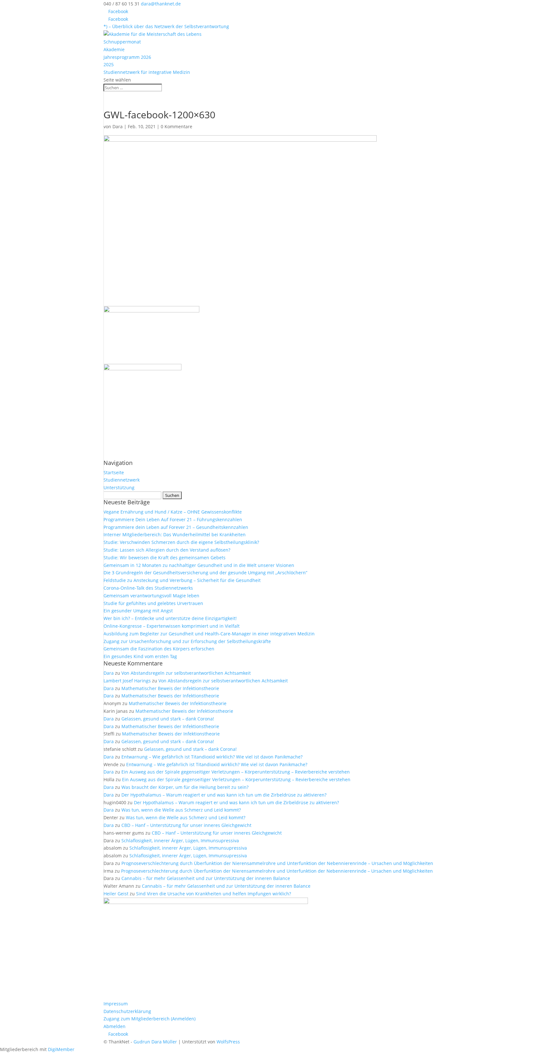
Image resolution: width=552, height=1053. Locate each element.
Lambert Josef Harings (127, 681)
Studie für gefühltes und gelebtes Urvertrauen (153, 603)
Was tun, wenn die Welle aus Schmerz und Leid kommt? (181, 810)
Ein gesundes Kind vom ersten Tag (140, 656)
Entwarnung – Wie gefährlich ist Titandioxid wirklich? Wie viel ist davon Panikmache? (212, 757)
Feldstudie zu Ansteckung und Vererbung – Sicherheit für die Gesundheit (182, 580)
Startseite (113, 472)
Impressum (115, 1004)
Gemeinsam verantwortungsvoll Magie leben (151, 596)
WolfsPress (228, 1042)
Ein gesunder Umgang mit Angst (138, 611)
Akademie (114, 49)
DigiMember (61, 1049)
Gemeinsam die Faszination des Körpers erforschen (158, 649)
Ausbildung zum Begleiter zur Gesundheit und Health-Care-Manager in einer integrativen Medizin (209, 634)
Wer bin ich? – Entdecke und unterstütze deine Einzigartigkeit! (170, 618)
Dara (117, 126)
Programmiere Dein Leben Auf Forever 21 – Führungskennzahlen (172, 519)
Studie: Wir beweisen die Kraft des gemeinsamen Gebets (164, 557)
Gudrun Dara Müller (155, 1042)
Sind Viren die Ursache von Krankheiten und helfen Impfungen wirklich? (213, 894)
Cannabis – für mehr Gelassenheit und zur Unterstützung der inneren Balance (205, 878)
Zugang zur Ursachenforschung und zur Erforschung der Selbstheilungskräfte (187, 641)
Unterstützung (118, 487)
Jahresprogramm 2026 (127, 57)
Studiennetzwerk (121, 480)
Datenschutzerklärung (127, 1011)
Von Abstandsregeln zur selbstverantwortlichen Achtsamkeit (186, 673)
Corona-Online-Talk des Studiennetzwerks (148, 588)
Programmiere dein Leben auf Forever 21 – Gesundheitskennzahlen (175, 527)
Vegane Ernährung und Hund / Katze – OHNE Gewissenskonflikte (172, 512)
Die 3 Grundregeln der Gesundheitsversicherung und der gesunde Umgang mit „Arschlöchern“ (205, 573)
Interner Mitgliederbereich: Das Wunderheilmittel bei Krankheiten (174, 534)
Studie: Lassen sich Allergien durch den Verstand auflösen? (166, 550)
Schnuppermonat (122, 42)
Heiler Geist (115, 894)
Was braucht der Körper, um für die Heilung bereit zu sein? (185, 787)
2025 (108, 64)
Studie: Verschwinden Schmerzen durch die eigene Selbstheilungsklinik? (181, 542)
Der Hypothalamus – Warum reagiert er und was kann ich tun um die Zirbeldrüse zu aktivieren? (223, 795)
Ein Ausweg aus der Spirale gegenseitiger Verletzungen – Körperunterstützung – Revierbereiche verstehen (235, 772)
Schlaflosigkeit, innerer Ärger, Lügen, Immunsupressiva (180, 840)
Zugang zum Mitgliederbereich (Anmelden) (149, 1019)
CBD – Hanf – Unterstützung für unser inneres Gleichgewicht (186, 825)
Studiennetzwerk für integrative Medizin (146, 72)
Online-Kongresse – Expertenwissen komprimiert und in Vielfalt (171, 626)
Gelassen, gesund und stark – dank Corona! (167, 719)
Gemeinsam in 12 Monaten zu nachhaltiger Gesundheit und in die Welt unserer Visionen (198, 565)
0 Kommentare (176, 126)
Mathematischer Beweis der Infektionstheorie (170, 688)
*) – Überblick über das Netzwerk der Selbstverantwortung (166, 26)
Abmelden (114, 1026)
